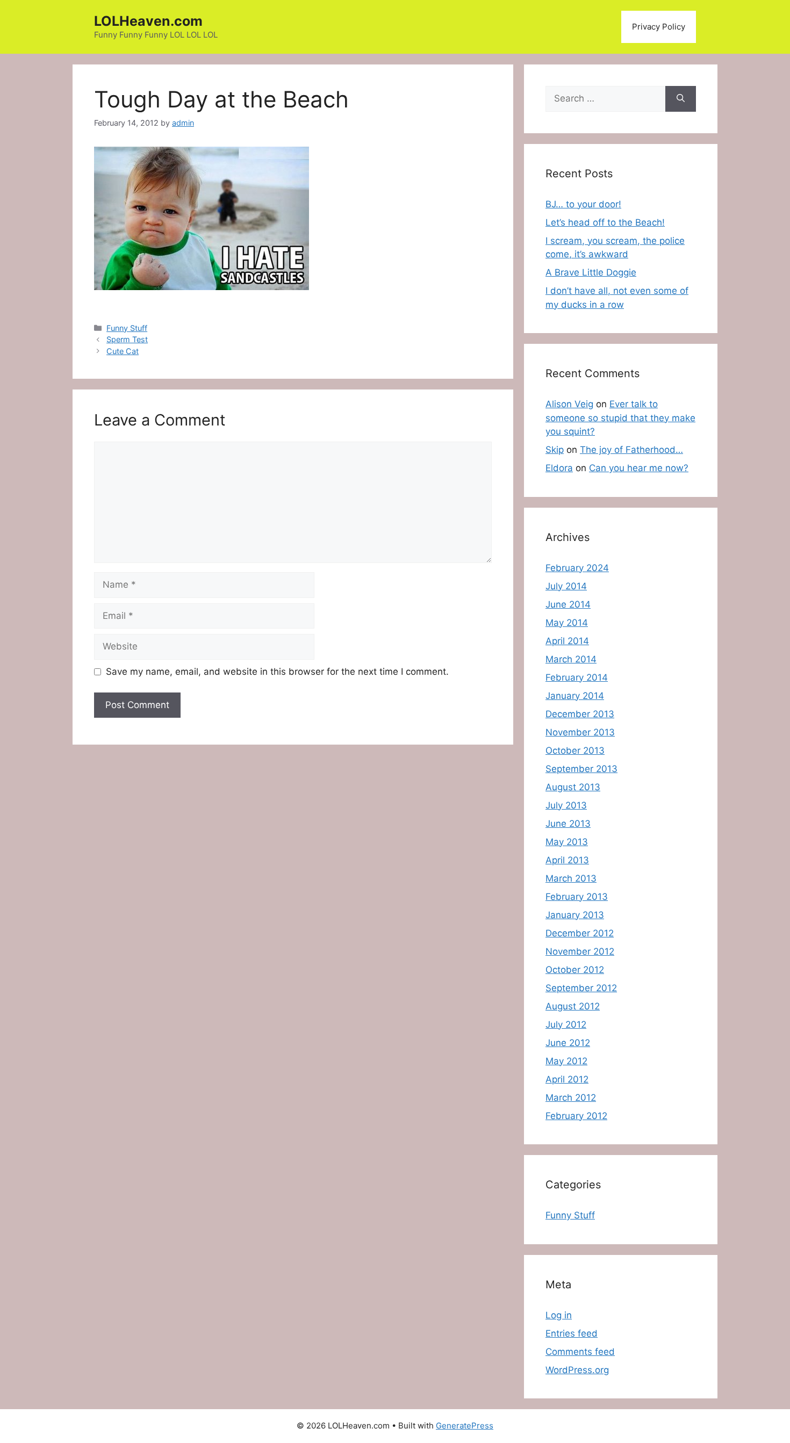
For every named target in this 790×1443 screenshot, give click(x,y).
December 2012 (579, 933)
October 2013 (575, 750)
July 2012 (565, 1024)
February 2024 (577, 567)
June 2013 (568, 823)
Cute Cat (122, 351)
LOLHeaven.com (148, 21)
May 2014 (566, 622)
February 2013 (576, 896)
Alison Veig (569, 404)
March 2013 (571, 878)
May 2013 (566, 841)
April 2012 (566, 1079)
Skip (554, 449)
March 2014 (571, 659)
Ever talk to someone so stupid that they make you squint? (620, 418)
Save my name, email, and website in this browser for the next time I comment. (277, 671)
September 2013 (581, 768)
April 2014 (567, 641)
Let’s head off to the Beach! (605, 222)
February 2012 (576, 1115)
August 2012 (572, 1006)
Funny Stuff (126, 328)
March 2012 (570, 1097)
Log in (558, 1315)
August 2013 (572, 787)
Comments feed (580, 1351)
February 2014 (576, 677)
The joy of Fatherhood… (631, 449)
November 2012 (579, 951)
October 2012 (574, 969)
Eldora (559, 468)
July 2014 (566, 586)
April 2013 (567, 860)
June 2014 (568, 604)
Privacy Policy (658, 26)
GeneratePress (464, 1425)
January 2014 (574, 695)
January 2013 (574, 915)
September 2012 (581, 988)
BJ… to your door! (583, 204)
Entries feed (571, 1333)
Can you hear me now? (638, 468)
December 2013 (579, 714)
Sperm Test (127, 339)
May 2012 (566, 1061)
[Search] (680, 99)
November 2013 (580, 732)
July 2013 (566, 805)
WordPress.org (577, 1370)
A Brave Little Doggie (590, 272)
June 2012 (567, 1042)
